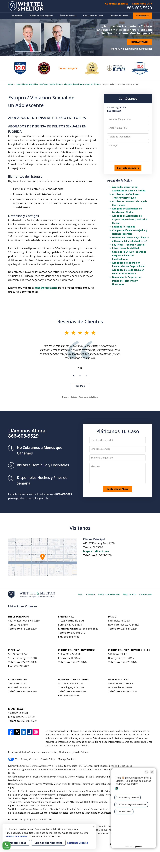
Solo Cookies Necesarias (48, 842)
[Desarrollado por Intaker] (138, 846)
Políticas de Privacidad (109, 594)
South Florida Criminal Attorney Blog (28, 809)
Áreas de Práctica (68, 15)
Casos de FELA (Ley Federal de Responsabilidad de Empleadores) (129, 255)
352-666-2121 (78, 632)
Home (10, 84)
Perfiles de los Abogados (41, 15)
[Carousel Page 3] (86, 376)
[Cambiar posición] (146, 772)
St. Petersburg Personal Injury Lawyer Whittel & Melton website (42, 769)
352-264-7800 (128, 691)
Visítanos (80, 528)
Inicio (80, 594)
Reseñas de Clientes (120, 15)
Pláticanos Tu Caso (117, 431)
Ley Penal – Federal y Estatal (128, 244)
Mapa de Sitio (129, 594)
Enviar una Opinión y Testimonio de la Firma (80, 397)
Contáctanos (142, 15)
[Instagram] (36, 732)
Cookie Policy (48, 759)
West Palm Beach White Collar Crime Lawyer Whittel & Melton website (46, 776)
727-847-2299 (128, 628)
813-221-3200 (104, 555)
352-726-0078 (78, 662)
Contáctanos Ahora (128, 167)
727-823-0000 (28, 662)
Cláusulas (90, 594)
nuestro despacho (46, 287)
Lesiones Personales (123, 226)
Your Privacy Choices (26, 759)
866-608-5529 (139, 8)
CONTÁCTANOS (139, 41)
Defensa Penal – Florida (51, 84)
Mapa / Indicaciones (96, 551)
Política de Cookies (16, 836)
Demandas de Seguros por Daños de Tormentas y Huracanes (127, 281)
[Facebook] (11, 732)
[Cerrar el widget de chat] (152, 772)
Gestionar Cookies (77, 842)
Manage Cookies (66, 759)
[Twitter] (17, 732)
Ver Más (80, 385)
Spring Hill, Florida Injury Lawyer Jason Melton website (37, 791)
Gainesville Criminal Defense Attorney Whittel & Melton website (42, 765)
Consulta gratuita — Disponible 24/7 (128, 3)
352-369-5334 (78, 691)
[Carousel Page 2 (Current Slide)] (80, 376)
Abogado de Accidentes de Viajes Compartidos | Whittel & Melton (129, 219)
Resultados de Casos (93, 15)
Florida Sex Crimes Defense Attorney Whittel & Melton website (42, 794)
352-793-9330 (28, 691)
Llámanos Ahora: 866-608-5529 (27, 433)
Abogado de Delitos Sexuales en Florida (82, 84)
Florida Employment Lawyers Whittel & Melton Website (38, 812)
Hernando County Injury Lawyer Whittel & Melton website (39, 783)
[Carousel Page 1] (74, 376)
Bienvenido (17, 15)
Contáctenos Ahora (117, 488)
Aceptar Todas (18, 842)
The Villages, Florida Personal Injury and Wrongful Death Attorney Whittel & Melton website (58, 801)
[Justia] (29, 732)
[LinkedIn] (23, 732)
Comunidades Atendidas (27, 84)
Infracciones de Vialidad (125, 248)
